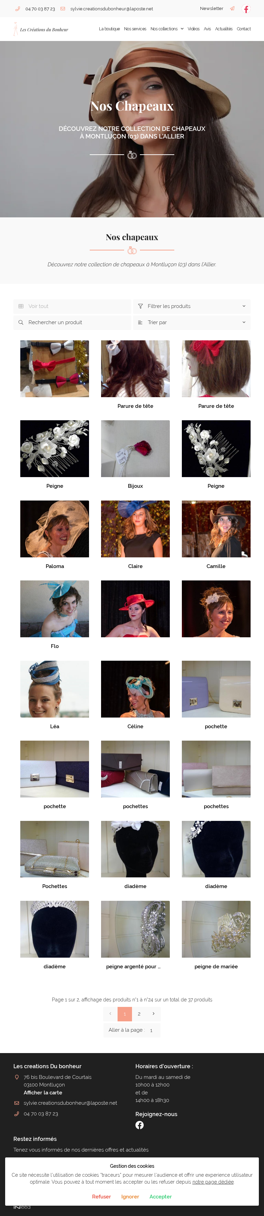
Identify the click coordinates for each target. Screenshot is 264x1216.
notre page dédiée (213, 1182)
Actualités (224, 28)
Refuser (101, 1197)
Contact (244, 28)
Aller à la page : (127, 1030)
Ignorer (130, 1197)
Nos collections (164, 28)
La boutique (109, 28)
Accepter (161, 1197)
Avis (207, 28)
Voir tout (33, 306)
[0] (110, 1014)
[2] (153, 1014)
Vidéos (194, 28)
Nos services (135, 28)
